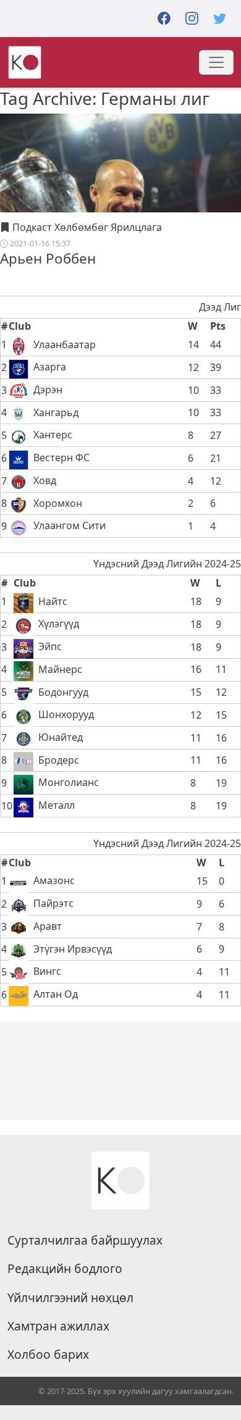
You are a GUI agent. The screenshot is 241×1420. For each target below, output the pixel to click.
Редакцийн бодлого (64, 1269)
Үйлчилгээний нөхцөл (70, 1298)
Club (20, 326)
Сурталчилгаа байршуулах (85, 1240)
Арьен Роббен (48, 258)
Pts (218, 326)
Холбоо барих (48, 1354)
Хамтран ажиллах (58, 1326)
